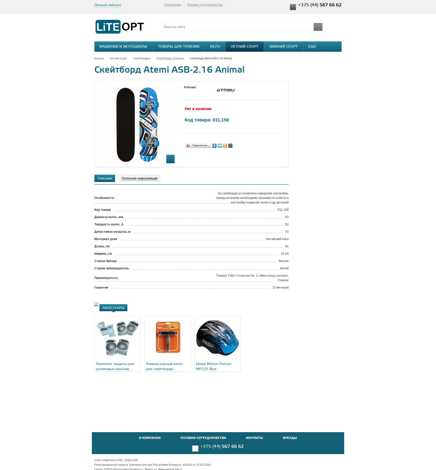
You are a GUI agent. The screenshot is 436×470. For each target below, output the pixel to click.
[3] (196, 92)
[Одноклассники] (225, 145)
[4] (201, 92)
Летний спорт (244, 47)
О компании (172, 5)
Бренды (290, 438)
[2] (191, 92)
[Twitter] (220, 145)
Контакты (254, 438)
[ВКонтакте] (214, 145)
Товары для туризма (179, 47)
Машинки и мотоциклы (123, 47)
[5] (206, 92)
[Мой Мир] (230, 145)
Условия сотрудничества (205, 5)
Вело (215, 47)
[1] (186, 92)
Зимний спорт (283, 47)
